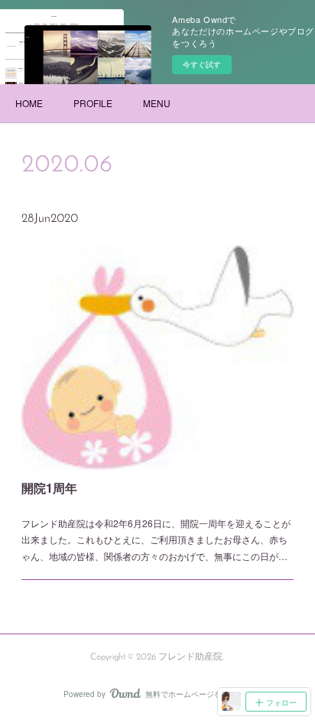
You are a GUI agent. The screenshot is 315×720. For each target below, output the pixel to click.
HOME (29, 102)
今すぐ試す (202, 64)
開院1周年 (49, 488)
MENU (156, 102)
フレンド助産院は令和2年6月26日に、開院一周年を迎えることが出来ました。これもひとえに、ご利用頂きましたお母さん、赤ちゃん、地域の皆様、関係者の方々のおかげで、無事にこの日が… (156, 539)
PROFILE (92, 102)
